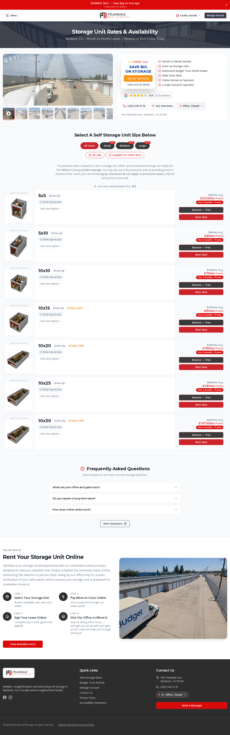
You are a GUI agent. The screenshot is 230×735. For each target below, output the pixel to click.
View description (49, 208)
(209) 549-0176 (136, 106)
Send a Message (192, 705)
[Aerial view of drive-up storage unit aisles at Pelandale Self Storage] (34, 113)
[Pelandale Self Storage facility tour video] (8, 113)
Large (144, 144)
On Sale (96, 155)
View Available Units (22, 644)
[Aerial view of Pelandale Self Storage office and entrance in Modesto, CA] (21, 113)
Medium (127, 144)
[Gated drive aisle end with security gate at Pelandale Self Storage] (99, 113)
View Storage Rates (91, 677)
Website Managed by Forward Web (76, 724)
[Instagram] (10, 697)
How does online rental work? (72, 509)
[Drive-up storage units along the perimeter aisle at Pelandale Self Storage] (86, 113)
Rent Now (201, 217)
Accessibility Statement (93, 702)
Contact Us (86, 692)
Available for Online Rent (126, 155)
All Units (89, 145)
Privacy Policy (87, 697)
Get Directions (164, 106)
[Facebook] (4, 697)
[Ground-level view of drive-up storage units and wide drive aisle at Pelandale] (73, 113)
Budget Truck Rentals (92, 682)
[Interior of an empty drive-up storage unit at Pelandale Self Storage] (112, 113)
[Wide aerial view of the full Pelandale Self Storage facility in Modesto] (60, 113)
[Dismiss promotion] (226, 4)
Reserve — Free (201, 210)
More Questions (112, 523)
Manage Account (89, 687)
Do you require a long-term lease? (74, 498)
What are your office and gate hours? (76, 487)
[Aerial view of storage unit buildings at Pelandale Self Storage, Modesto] (47, 113)
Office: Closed (173, 694)
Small (109, 144)
